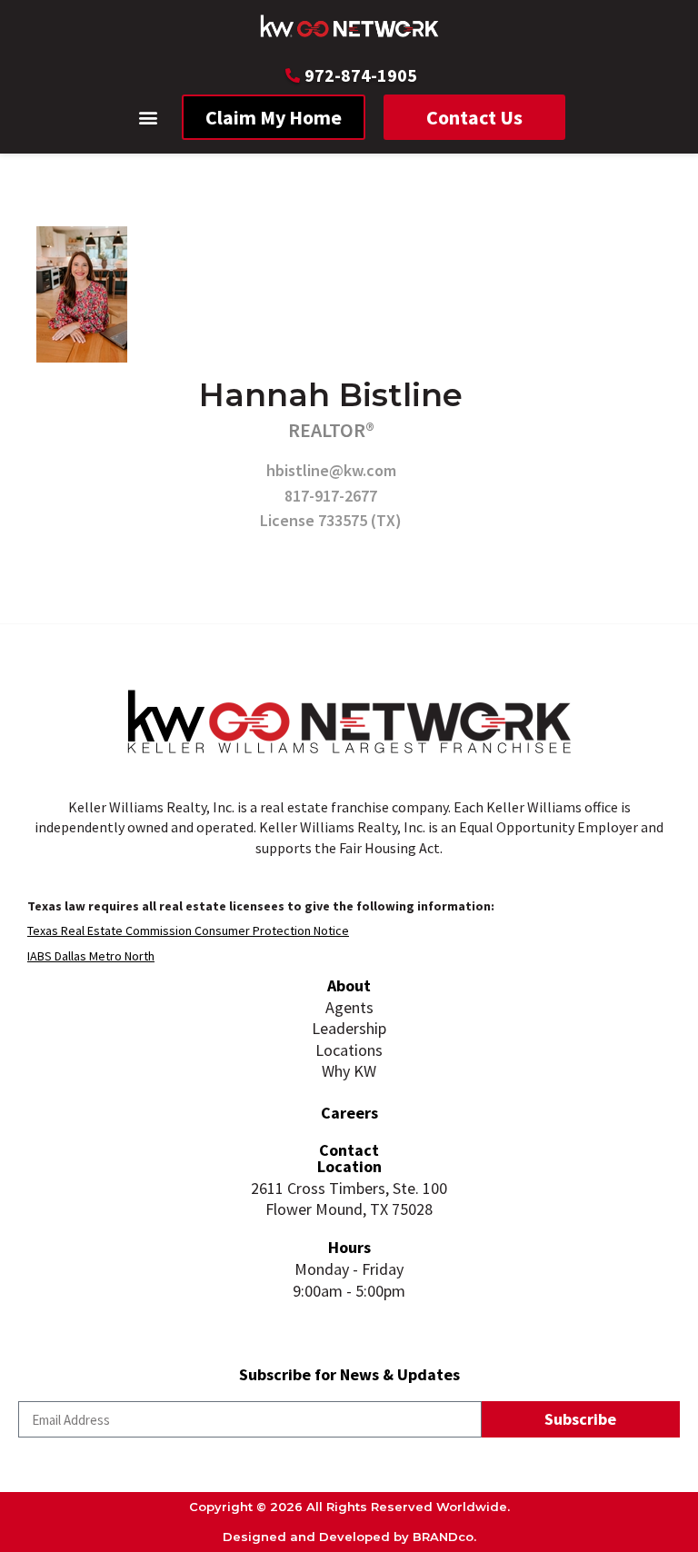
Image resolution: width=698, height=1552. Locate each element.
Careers (349, 1112)
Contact (349, 1149)
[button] (149, 118)
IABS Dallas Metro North (91, 956)
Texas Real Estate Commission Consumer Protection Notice (188, 930)
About (349, 985)
